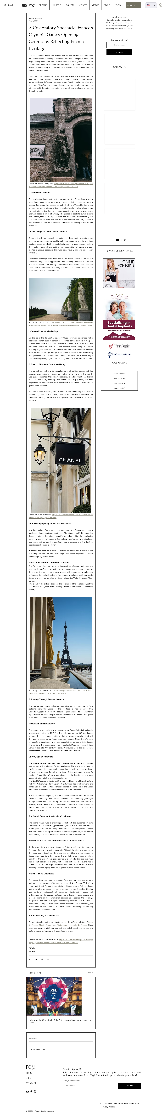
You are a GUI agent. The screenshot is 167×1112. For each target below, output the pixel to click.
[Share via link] (42, 959)
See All (90, 972)
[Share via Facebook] (30, 959)
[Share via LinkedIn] (36, 959)
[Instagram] (124, 241)
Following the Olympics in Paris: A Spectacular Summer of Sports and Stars (60, 1021)
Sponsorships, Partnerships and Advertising (120, 1103)
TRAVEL (32, 948)
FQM (32, 5)
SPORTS (32, 951)
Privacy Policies (108, 1107)
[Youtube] (117, 241)
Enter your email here (119, 40)
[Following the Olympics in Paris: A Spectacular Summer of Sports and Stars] (61, 996)
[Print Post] (48, 959)
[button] (160, 4)
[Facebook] (121, 241)
